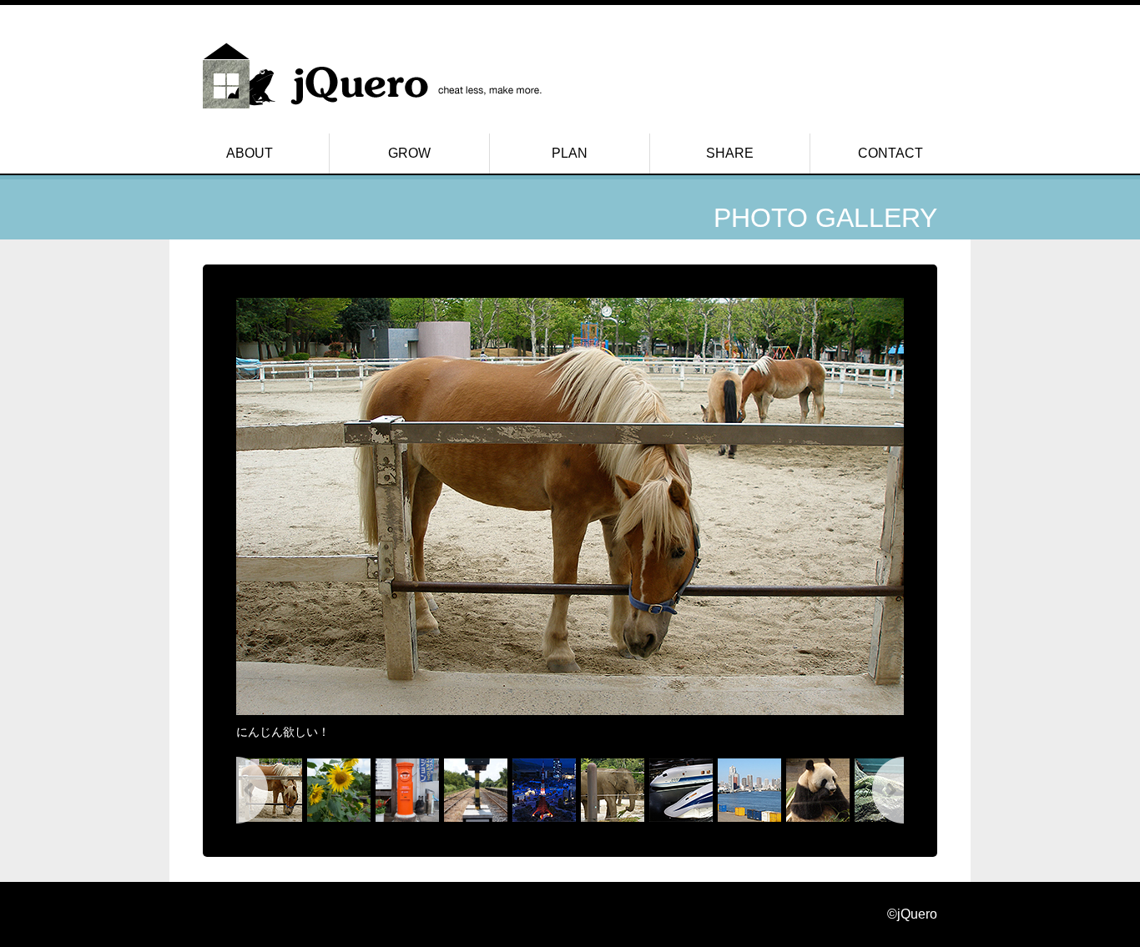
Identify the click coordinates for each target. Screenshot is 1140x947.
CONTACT (890, 153)
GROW (409, 153)
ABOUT (249, 153)
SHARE (730, 153)
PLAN (570, 153)
